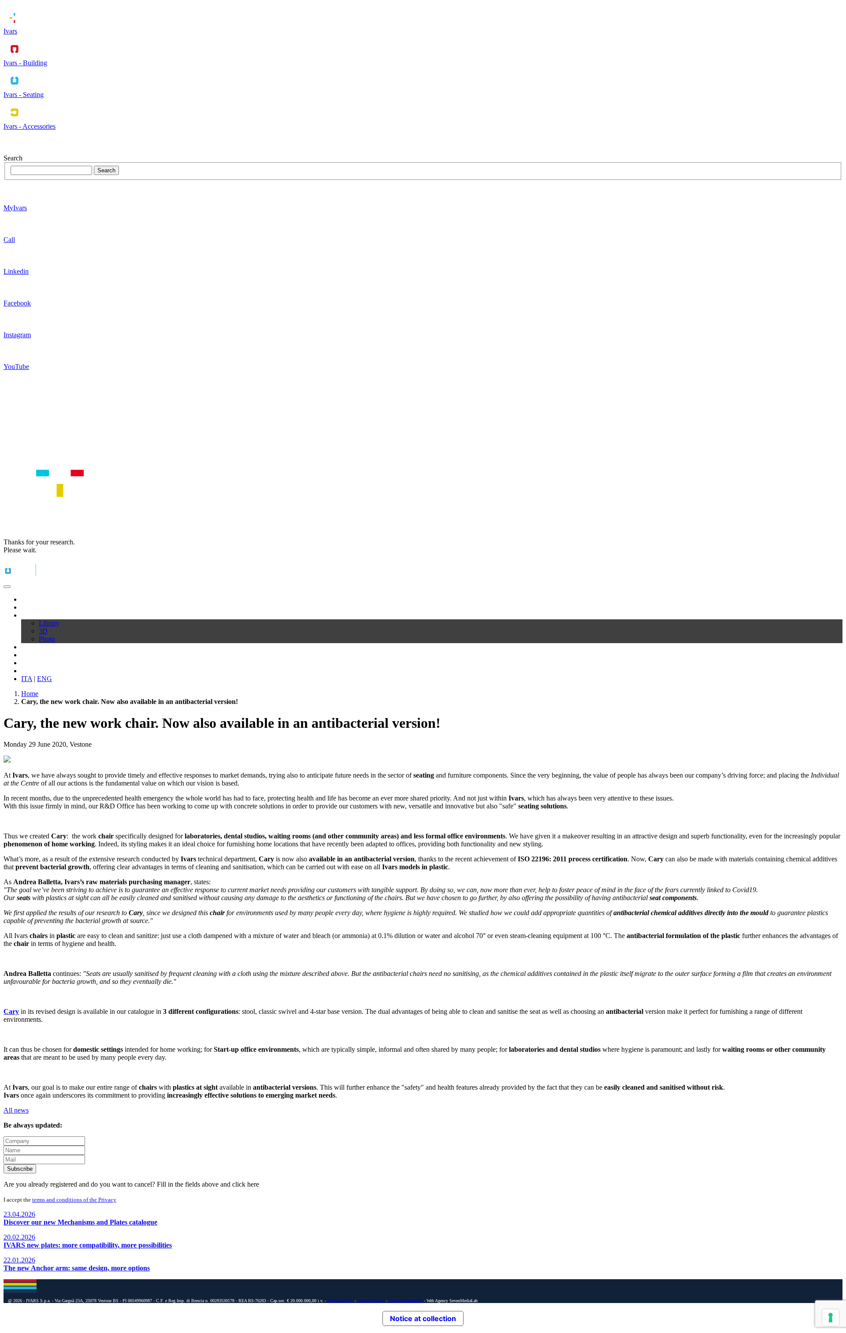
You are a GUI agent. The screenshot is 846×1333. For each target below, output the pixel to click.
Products (33, 607)
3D (43, 631)
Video (29, 647)
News (29, 662)
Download (36, 615)
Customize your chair (51, 655)
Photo (47, 639)
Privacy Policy (340, 1300)
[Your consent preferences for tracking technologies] (830, 1317)
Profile (30, 599)
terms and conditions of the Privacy (74, 1199)
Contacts (33, 670)
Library (49, 623)
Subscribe (20, 1168)
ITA (26, 678)
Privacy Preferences (406, 1300)
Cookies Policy (371, 1300)
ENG (44, 678)
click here (245, 1184)
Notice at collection (423, 1318)
